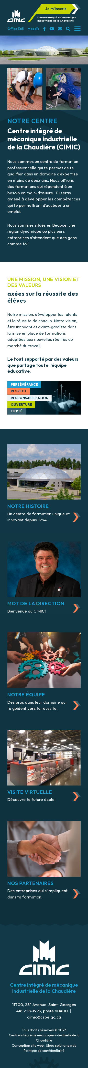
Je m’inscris (55, 9)
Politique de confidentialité (44, 1050)
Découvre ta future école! (31, 799)
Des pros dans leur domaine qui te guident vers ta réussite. (36, 705)
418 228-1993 (28, 1010)
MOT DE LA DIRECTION (35, 603)
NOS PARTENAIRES (30, 883)
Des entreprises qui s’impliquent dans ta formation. (37, 893)
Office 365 (15, 28)
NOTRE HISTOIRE (28, 506)
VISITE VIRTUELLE (29, 792)
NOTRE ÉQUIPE (26, 694)
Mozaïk (33, 28)
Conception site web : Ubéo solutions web (44, 1045)
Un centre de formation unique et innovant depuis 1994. (38, 517)
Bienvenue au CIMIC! (26, 611)
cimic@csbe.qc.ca (44, 1016)
